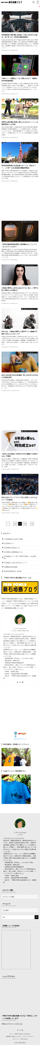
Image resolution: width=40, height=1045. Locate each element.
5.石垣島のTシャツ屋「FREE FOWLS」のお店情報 (20, 557)
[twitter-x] (20, 682)
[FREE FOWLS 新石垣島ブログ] (11, 2)
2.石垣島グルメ (9, 543)
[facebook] (17, 682)
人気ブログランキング (20, 739)
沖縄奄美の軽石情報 (10, 567)
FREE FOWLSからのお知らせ (22, 1034)
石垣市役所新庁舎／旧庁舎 (13, 571)
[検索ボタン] (33, 2)
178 (32, 524)
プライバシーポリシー (28, 1036)
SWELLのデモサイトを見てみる (12, 1024)
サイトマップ (15, 1039)
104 (25, 524)
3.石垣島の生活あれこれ (12, 548)
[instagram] (22, 682)
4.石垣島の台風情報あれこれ (13, 552)
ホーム (11, 1034)
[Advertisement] (20, 201)
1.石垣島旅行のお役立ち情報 (13, 539)
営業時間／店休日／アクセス (13, 1036)
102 (15, 524)
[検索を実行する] (36, 917)
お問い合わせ (24, 1039)
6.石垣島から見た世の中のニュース (15, 563)
